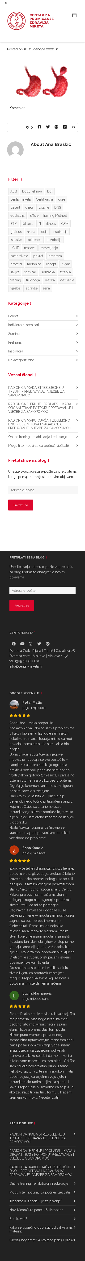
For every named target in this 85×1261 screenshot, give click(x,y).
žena (46, 288)
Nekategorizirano (21, 360)
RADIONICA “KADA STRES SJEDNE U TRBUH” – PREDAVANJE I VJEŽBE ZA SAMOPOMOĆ (36, 391)
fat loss (27, 224)
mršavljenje (49, 248)
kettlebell (34, 240)
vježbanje (67, 280)
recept (51, 264)
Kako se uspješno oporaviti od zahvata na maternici (40, 1229)
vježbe (15, 288)
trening (15, 280)
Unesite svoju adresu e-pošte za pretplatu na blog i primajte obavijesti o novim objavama (42, 474)
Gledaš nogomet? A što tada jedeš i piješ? (41, 1240)
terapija (65, 272)
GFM (64, 224)
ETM (13, 224)
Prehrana (14, 342)
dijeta (29, 207)
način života (19, 256)
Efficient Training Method (48, 215)
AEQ (13, 191)
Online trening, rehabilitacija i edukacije (37, 437)
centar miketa (20, 199)
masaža (29, 248)
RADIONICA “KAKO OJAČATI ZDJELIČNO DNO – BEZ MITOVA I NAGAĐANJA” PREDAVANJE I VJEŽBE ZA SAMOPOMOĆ (39, 424)
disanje (43, 207)
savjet (14, 272)
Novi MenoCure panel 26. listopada (36, 1210)
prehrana (55, 256)
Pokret (13, 316)
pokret (38, 256)
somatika (48, 272)
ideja (43, 232)
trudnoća (33, 280)
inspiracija (60, 232)
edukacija (17, 215)
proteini (16, 264)
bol (49, 191)
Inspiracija (15, 351)
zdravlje (32, 288)
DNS (57, 207)
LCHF (14, 248)
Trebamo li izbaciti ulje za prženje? (35, 1201)
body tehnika (32, 191)
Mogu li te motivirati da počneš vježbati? (38, 446)
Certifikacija (44, 199)
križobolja (54, 240)
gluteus (16, 232)
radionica (34, 264)
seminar (30, 272)
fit (39, 224)
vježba (50, 280)
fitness (51, 224)
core (61, 199)
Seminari (14, 334)
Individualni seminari (23, 325)
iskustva (16, 240)
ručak (65, 264)
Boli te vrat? (18, 1219)
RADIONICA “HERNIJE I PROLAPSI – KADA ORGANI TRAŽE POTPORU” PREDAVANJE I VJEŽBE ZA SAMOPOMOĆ (40, 408)
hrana (31, 232)
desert (15, 207)
